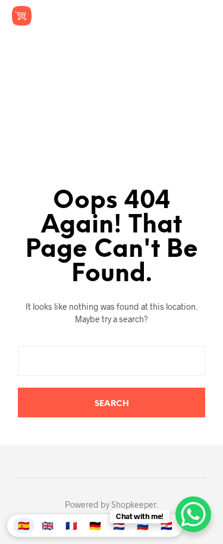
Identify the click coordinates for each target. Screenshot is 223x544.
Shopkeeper (133, 505)
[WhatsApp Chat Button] (193, 514)
